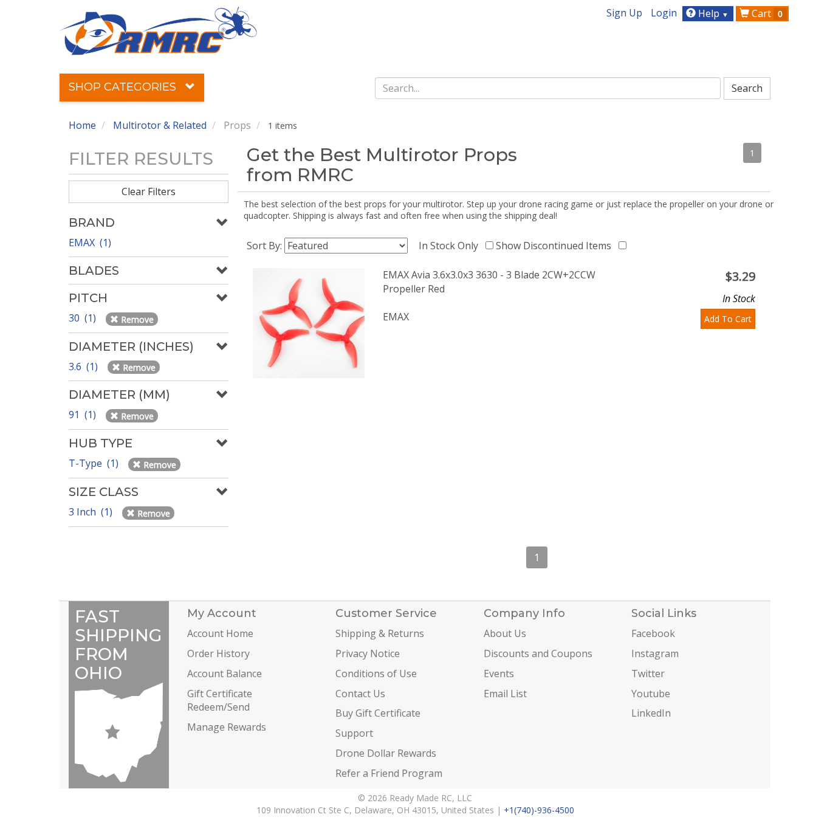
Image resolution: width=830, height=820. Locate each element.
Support (354, 733)
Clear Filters (149, 191)
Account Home (220, 633)
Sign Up (624, 12)
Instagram (655, 653)
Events (499, 673)
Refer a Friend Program (388, 773)
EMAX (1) (90, 242)
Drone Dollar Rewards (385, 753)
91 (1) (83, 414)
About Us (505, 633)
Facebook (653, 633)
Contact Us (360, 693)
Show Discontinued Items (556, 245)
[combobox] (548, 88)
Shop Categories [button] (124, 87)
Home (82, 125)
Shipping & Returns (379, 633)
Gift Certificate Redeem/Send (219, 700)
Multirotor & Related (160, 125)
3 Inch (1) (92, 512)
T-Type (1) (95, 463)
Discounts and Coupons (538, 653)
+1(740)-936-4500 (539, 810)
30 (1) (83, 318)
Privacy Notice (367, 653)
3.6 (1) (84, 366)
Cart (766, 13)
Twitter (648, 673)
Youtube (650, 693)
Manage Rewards (226, 727)
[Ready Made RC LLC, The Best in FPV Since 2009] (158, 29)
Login (664, 12)
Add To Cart (728, 319)
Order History (218, 653)
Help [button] (712, 13)
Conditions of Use (376, 673)
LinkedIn (651, 713)
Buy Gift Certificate (377, 713)
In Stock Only (451, 245)
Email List (505, 693)
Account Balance (224, 673)
